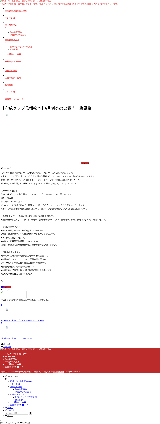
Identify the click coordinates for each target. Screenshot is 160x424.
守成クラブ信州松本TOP (16, 354)
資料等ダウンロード (14, 367)
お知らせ (7, 287)
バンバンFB (10, 356)
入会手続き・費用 (13, 364)
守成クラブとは (12, 362)
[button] (30, 413)
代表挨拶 (19, 400)
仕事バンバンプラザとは (26, 397)
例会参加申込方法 (23, 392)
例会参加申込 (11, 359)
